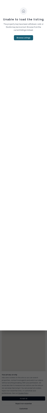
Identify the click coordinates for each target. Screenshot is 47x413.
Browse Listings (23, 37)
